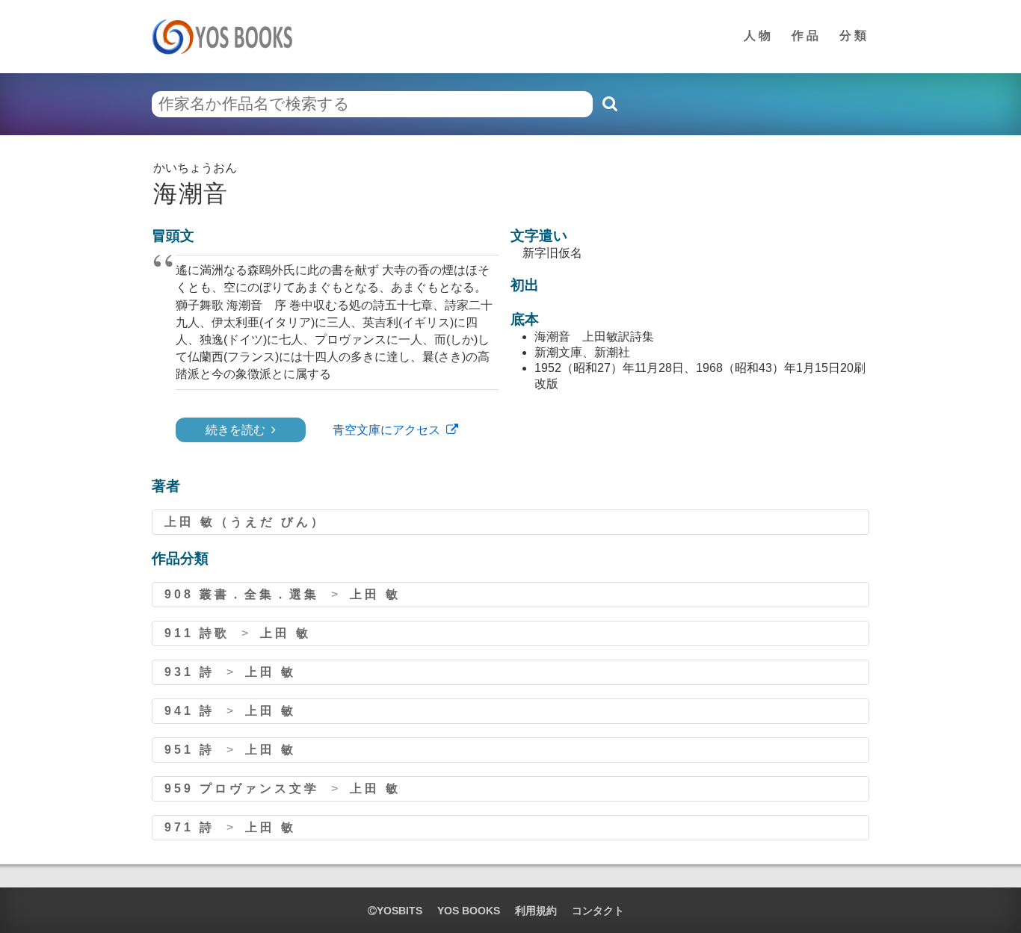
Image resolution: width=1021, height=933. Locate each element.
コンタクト (598, 911)
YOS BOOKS (468, 911)
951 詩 (189, 749)
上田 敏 (375, 594)
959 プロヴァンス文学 (241, 788)
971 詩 (189, 827)
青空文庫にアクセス (386, 430)
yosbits (399, 911)
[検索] (609, 104)
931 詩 (189, 672)
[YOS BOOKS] (227, 36)
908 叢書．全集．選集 (241, 594)
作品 (806, 35)
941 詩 (189, 710)
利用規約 (536, 911)
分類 (854, 35)
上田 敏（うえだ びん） (245, 521)
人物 (759, 35)
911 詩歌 (196, 633)
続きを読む (235, 430)
